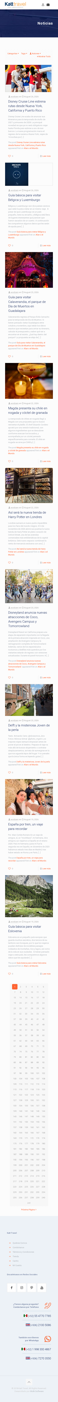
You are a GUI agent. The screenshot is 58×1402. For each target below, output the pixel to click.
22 (32, 1003)
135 (26, 1106)
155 (37, 1122)
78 (43, 1051)
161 (37, 1127)
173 (37, 1138)
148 (32, 1116)
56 (20, 1035)
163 (14, 1133)
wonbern (15, 96)
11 (38, 992)
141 (26, 1111)
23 (38, 1003)
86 (20, 1062)
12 (43, 992)
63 (26, 1041)
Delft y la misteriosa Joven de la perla (33, 762)
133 (14, 1106)
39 (26, 1019)
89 (38, 1062)
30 (43, 1008)
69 (26, 1046)
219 (26, 1181)
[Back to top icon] (29, 1382)
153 (26, 1122)
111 (26, 1084)
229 (14, 1192)
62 (20, 1041)
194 (20, 1160)
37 (15, 1019)
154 (32, 1122)
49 (15, 1030)
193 (14, 1160)
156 (43, 1122)
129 (26, 1100)
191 (37, 1154)
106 (32, 1078)
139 (14, 1111)
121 (14, 1095)
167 (37, 1133)
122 (20, 1095)
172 (32, 1138)
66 (43, 1041)
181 (14, 1149)
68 (20, 1046)
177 (26, 1143)
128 (20, 1100)
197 (37, 1160)
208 (32, 1170)
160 (32, 1127)
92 (20, 1068)
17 (38, 997)
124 (32, 1095)
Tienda (16, 1256)
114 (43, 1084)
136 (32, 1106)
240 (43, 1197)
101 (37, 1073)
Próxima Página (28, 1209)
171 (26, 1138)
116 (20, 1089)
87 (26, 1062)
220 (32, 1181)
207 (26, 1170)
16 (32, 997)
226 (32, 1187)
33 (26, 1014)
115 (14, 1089)
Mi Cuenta (17, 1265)
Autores (35, 53)
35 (38, 1014)
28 (32, 1008)
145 (14, 1116)
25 (15, 1008)
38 (20, 1019)
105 (26, 1078)
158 (20, 1127)
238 (32, 1197)
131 (37, 1100)
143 (37, 1111)
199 (14, 1165)
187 (14, 1154)
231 (26, 1192)
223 (14, 1187)
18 (43, 997)
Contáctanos (18, 1247)
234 (43, 1192)
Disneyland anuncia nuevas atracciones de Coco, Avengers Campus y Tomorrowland (26, 664)
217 (14, 1181)
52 (32, 1030)
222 (43, 1181)
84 (43, 1057)
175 (14, 1143)
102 (43, 1073)
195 (26, 1160)
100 (32, 1073)
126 (43, 1095)
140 (20, 1111)
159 (26, 1127)
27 (26, 1008)
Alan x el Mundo (31, 148)
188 (20, 1154)
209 (37, 1170)
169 (14, 1138)
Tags (23, 53)
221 (37, 1181)
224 (20, 1187)
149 (37, 1116)
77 (38, 1051)
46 (32, 1024)
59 (38, 1035)
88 (32, 1062)
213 (26, 1176)
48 (43, 1024)
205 (14, 1170)
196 (32, 1160)
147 (26, 1116)
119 (37, 1089)
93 (26, 1068)
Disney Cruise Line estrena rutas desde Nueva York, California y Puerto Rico (27, 106)
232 (32, 1192)
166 (32, 1133)
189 (26, 1154)
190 (32, 1154)
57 (26, 1035)
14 (20, 997)
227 (37, 1187)
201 (26, 1165)
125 (37, 1095)
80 (20, 1057)
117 (26, 1089)
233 (37, 1192)
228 (43, 1187)
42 (43, 1019)
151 (14, 1122)
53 (38, 1030)
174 (43, 1138)
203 (37, 1165)
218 (20, 1181)
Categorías (12, 53)
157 (14, 1127)
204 (43, 1165)
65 (38, 1041)
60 (43, 1035)
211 (14, 1176)
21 (26, 1003)
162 (43, 1127)
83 (38, 1057)
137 (37, 1106)
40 (32, 1019)
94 (32, 1068)
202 (32, 1165)
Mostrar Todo (45, 56)
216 (43, 1176)
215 (37, 1176)
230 (20, 1192)
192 (43, 1154)
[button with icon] (11, 1287)
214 (32, 1176)
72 (43, 1046)
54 (43, 1030)
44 (20, 1024)
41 (38, 1019)
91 (15, 1068)
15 (26, 997)
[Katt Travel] (15, 4)
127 (14, 1100)
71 (38, 1046)
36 (43, 1014)
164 (20, 1133)
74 (20, 1051)
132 (43, 1100)
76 (32, 1051)
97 (15, 1073)
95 (38, 1068)
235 (14, 1197)
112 (32, 1084)
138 (43, 1106)
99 (26, 1073)
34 (32, 1014)
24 (43, 1003)
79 (15, 1057)
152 (20, 1122)
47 (38, 1024)
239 (37, 1197)
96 (43, 1068)
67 (15, 1046)
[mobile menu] (53, 4)
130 (32, 1100)
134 (20, 1106)
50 (20, 1030)
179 (37, 1143)
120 (43, 1089)
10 (32, 992)
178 (32, 1143)
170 (20, 1138)
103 (14, 1078)
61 (15, 1041)
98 (20, 1073)
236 (20, 1197)
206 (20, 1170)
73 (15, 1051)
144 (43, 1111)
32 (20, 1014)
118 (32, 1089)
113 (37, 1084)
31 (15, 1014)
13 (15, 997)
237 (26, 1197)
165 (26, 1133)
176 (20, 1143)
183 (26, 1149)
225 (26, 1187)
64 (32, 1041)
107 (37, 1078)
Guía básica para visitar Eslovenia (31, 963)
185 (37, 1149)
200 (20, 1165)
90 (43, 1062)
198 (43, 1160)
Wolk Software (36, 1391)
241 (29, 1203)
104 (20, 1078)
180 (43, 1143)
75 (26, 1051)
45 (26, 1024)
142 (32, 1111)
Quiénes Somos (20, 1243)
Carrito (16, 1261)
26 (20, 1008)
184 (32, 1149)
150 (43, 1116)
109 (14, 1084)
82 (32, 1057)
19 (15, 1003)
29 (38, 1008)
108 (43, 1078)
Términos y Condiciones (23, 1252)
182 (20, 1149)
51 (26, 1030)
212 (20, 1176)
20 (20, 1003)
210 (43, 1170)
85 (15, 1062)
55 (15, 1035)
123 (26, 1095)
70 (32, 1046)
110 (20, 1084)
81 (26, 1057)
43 (15, 1024)
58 (32, 1035)
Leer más (46, 156)
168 (43, 1133)
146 (20, 1116)
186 (43, 1149)
